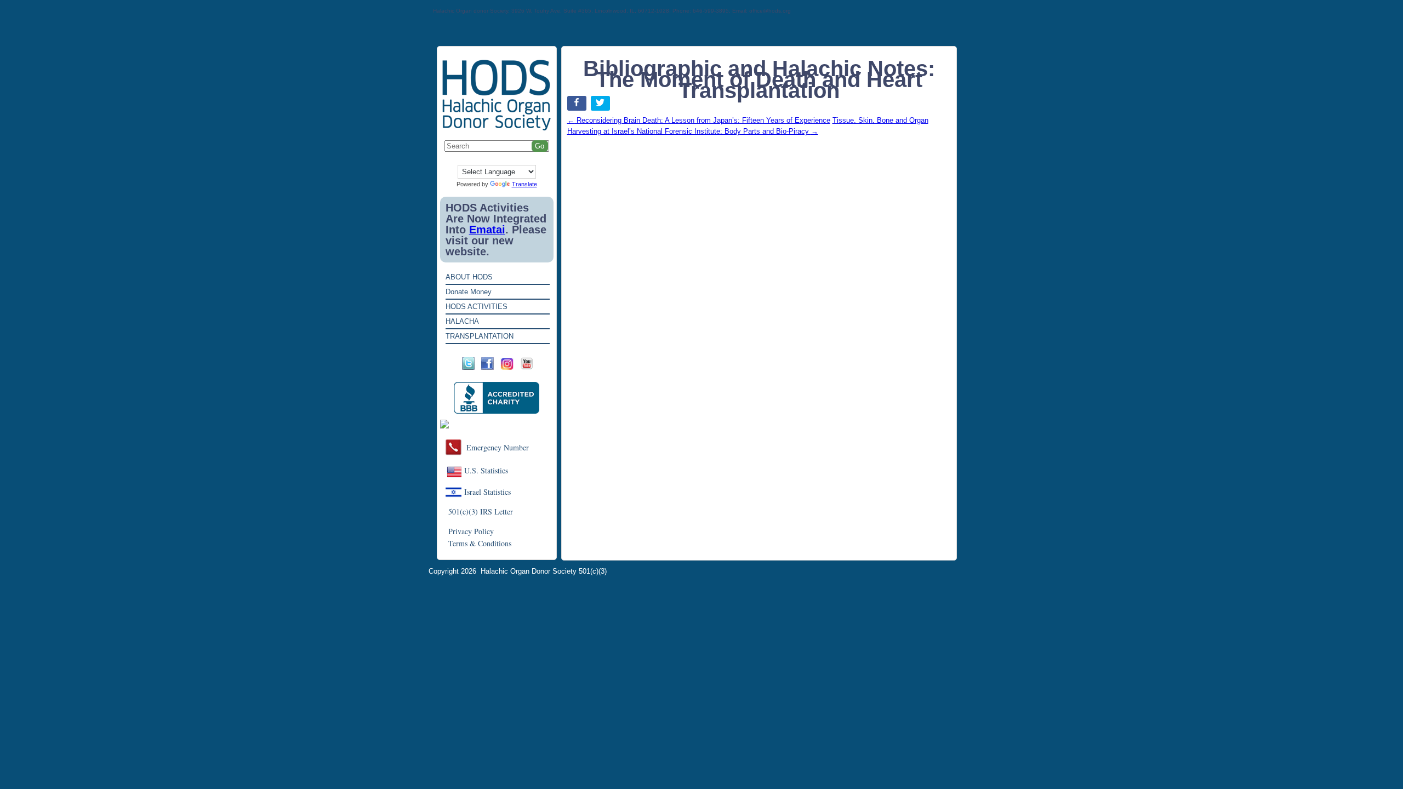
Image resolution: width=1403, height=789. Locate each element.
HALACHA (462, 321)
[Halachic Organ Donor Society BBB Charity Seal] (497, 398)
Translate (524, 184)
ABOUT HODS (469, 277)
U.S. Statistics (486, 470)
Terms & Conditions (479, 543)
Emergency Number (497, 447)
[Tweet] (601, 105)
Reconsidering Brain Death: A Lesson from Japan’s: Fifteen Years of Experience (698, 120)
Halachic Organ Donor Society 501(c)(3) (544, 571)
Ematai (487, 230)
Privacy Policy (471, 531)
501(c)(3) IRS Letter (480, 511)
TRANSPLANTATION (480, 336)
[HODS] (497, 128)
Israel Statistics (487, 492)
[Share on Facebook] (578, 105)
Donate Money (469, 292)
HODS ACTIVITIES (476, 306)
